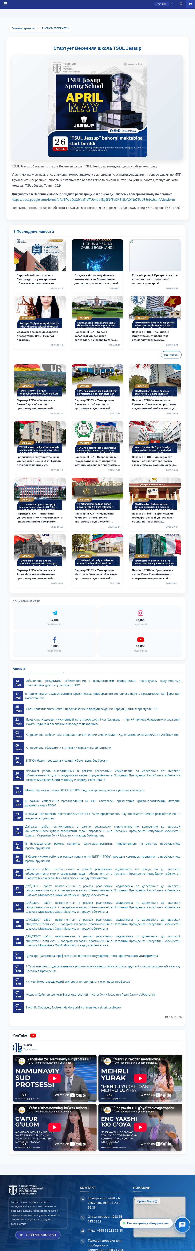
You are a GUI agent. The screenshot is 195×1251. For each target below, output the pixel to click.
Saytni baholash (41, 1235)
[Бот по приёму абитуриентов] (182, 1225)
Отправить (83, 141)
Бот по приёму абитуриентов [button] (148, 1223)
